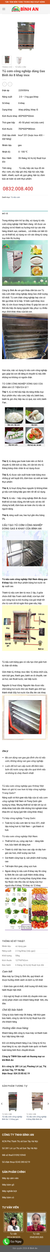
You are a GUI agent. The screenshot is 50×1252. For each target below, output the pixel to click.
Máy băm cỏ (8, 1197)
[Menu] (3, 9)
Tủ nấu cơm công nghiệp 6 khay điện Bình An (36, 1118)
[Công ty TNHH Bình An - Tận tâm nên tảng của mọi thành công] (25, 9)
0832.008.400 (18, 189)
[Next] (43, 36)
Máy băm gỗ (8, 1184)
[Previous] (6, 36)
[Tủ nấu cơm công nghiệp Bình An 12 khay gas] (13, 1101)
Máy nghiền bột (9, 1191)
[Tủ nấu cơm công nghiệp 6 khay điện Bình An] (37, 1101)
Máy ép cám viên (10, 1178)
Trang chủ (7, 67)
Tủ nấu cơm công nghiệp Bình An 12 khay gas (12, 1118)
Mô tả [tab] (5, 214)
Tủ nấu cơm (20, 67)
